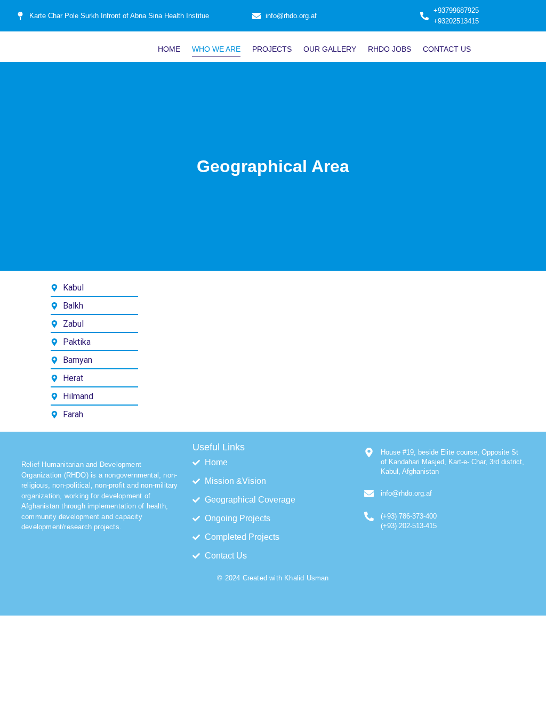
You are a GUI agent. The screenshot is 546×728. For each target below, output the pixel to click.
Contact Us (447, 49)
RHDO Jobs (389, 49)
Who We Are (216, 49)
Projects (272, 49)
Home (169, 49)
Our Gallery (329, 49)
